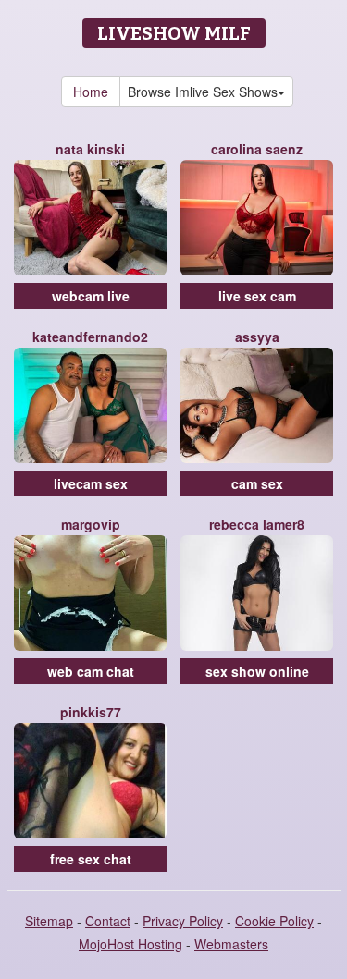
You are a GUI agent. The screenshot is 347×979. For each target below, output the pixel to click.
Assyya (257, 336)
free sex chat (90, 859)
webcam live (91, 296)
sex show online (257, 671)
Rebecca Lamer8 (256, 524)
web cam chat (90, 671)
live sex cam (257, 296)
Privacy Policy (183, 921)
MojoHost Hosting (130, 944)
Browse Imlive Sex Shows (203, 91)
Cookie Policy (274, 921)
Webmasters (231, 944)
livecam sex (91, 483)
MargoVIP (90, 524)
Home (90, 91)
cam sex (257, 483)
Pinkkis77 (90, 712)
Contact (107, 921)
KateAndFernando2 (90, 336)
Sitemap (49, 921)
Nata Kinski (90, 149)
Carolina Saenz (257, 149)
